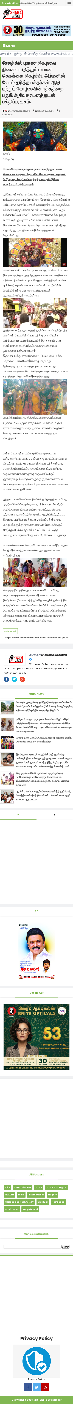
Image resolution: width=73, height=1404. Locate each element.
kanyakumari (30, 1209)
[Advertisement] (36, 1118)
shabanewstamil (54, 655)
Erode (38, 1187)
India (21, 1194)
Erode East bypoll (56, 1187)
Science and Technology (19, 1201)
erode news (11, 1209)
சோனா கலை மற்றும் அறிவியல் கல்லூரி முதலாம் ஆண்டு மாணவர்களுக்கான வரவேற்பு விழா (44, 739)
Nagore (52, 1194)
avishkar (56, 1399)
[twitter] (37, 1388)
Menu (10, 45)
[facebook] (28, 1388)
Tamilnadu (58, 1201)
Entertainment (22, 1187)
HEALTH (9, 1194)
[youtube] (45, 1388)
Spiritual (43, 1201)
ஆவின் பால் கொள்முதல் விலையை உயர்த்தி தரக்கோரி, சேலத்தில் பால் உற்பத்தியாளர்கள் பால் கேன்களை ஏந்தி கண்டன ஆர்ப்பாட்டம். (43, 795)
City (7, 1187)
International (36, 1194)
